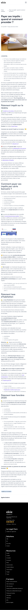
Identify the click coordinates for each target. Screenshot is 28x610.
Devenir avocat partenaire (11, 581)
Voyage (7, 571)
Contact (8, 545)
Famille (7, 553)
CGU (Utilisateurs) (10, 583)
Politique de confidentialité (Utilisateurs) (14, 588)
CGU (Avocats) (9, 586)
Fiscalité (8, 555)
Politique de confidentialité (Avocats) (13, 590)
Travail (7, 574)
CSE (7, 538)
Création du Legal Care (11, 531)
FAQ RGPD (8, 595)
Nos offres (8, 543)
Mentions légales (9, 602)
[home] (3, 2)
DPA (7, 600)
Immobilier (8, 557)
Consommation (9, 564)
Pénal (7, 562)
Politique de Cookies (10, 593)
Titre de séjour (9, 569)
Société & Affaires (10, 567)
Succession (8, 560)
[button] (25, 2)
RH (7, 541)
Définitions (8, 597)
